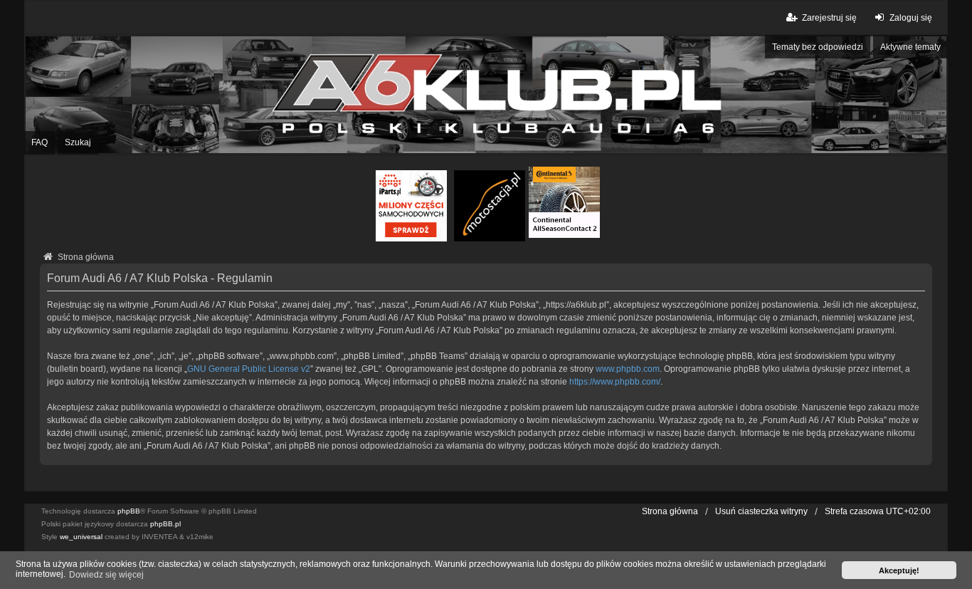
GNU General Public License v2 (248, 369)
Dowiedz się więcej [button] (106, 575)
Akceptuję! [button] (899, 570)
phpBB (128, 511)
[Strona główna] (486, 95)
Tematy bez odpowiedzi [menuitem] (817, 47)
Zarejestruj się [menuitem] (829, 18)
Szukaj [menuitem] (78, 142)
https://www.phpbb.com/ (614, 382)
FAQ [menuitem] (39, 142)
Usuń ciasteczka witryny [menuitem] (761, 511)
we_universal (81, 537)
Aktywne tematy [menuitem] (910, 47)
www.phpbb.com (628, 369)
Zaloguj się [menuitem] (910, 18)
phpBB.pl (165, 524)
